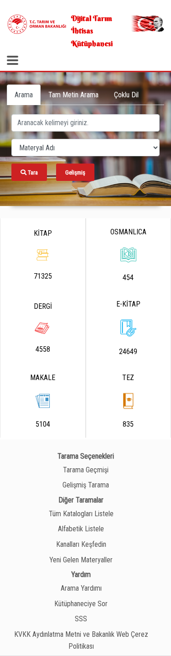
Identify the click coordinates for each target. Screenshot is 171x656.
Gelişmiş (75, 172)
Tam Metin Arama (73, 94)
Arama (24, 94)
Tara (32, 172)
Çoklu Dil (126, 94)
